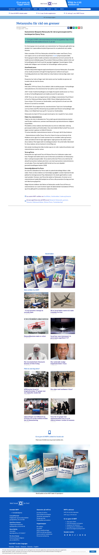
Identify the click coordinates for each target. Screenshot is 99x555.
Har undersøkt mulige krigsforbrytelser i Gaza (59, 363)
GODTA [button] (92, 551)
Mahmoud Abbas (38, 202)
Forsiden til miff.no (42, 512)
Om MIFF (39, 528)
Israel (55, 55)
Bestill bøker (49, 254)
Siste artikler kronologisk (44, 514)
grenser (65, 200)
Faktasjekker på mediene (44, 520)
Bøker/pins (42, 9)
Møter (35, 9)
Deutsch (23, 546)
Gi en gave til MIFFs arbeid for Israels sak (50, 437)
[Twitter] (67, 535)
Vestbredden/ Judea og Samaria (61, 196)
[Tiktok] (75, 535)
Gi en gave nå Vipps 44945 (23, 3)
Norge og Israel (41, 518)
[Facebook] (65, 535)
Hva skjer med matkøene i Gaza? (62, 389)
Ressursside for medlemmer (44, 534)
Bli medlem (12, 9)
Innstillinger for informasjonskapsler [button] (78, 551)
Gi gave (19, 9)
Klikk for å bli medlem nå (74, 3)
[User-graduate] (85, 535)
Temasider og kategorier (43, 516)
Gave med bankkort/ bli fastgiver (75, 523)
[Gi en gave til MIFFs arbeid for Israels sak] (49, 432)
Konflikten (47, 196)
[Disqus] (49, 226)
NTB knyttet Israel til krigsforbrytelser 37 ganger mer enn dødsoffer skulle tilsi (35, 391)
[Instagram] (72, 535)
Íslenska (29, 546)
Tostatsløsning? (58, 202)
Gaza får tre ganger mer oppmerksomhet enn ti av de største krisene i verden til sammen (62, 418)
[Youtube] (70, 535)
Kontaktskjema (17, 513)
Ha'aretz (29, 202)
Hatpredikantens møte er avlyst (35, 336)
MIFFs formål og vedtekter (44, 532)
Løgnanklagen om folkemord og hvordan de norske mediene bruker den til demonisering (36, 418)
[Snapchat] (83, 535)
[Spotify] (80, 535)
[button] (71, 28)
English (36, 546)
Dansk (17, 546)
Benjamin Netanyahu (56, 200)
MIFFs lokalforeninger (43, 530)
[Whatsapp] (77, 535)
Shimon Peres (48, 202)
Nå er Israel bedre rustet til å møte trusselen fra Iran (62, 311)
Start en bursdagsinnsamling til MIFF (76, 528)
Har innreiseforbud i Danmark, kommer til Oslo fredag (34, 363)
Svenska (11, 546)
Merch (62, 9)
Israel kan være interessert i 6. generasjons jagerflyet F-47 (61, 337)
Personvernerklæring (43, 536)
